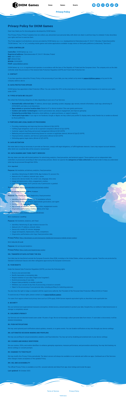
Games (62, 5)
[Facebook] (98, 5)
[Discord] (94, 5)
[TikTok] (112, 5)
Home (50, 5)
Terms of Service (53, 391)
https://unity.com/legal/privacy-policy (32, 250)
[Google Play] (116, 5)
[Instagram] (103, 5)
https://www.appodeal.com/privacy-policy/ (34, 187)
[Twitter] (107, 5)
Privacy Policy (74, 391)
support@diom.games (20, 64)
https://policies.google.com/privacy (31, 213)
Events (75, 5)
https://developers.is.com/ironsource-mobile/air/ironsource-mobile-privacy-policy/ (48, 238)
